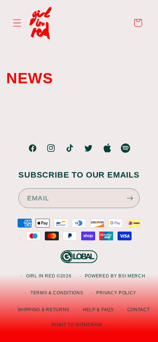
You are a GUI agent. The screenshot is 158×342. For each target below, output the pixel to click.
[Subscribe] (130, 198)
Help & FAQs (98, 309)
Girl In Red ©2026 (49, 276)
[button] (17, 23)
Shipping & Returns (43, 309)
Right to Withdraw (76, 324)
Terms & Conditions (56, 292)
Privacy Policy (116, 292)
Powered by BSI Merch (115, 276)
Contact (138, 309)
